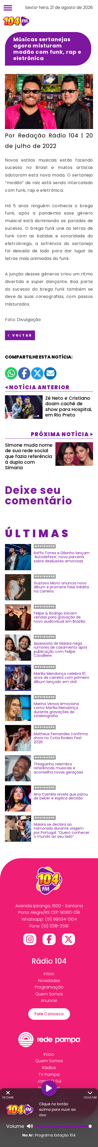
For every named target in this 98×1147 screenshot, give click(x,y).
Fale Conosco (49, 1014)
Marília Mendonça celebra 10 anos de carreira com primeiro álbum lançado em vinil (61, 678)
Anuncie (49, 1000)
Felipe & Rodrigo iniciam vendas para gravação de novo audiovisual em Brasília (59, 617)
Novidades (49, 981)
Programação (49, 987)
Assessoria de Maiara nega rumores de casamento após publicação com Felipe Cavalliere (60, 650)
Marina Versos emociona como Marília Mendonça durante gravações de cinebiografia (56, 710)
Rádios (49, 1068)
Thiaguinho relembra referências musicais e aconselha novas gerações (58, 768)
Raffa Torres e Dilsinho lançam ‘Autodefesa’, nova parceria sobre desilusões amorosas (62, 557)
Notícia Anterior (39, 387)
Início (49, 974)
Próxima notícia (60, 434)
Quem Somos (49, 994)
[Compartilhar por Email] (50, 373)
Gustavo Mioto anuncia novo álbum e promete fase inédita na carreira (61, 587)
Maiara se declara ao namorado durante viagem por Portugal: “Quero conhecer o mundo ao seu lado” (61, 831)
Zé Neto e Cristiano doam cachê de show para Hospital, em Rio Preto (68, 406)
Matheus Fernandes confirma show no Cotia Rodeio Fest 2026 (61, 738)
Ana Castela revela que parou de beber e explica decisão (61, 796)
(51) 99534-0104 (61, 919)
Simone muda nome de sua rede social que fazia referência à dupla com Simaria (29, 456)
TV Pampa (49, 1074)
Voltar (21, 335)
